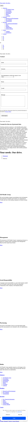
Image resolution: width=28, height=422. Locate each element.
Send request (4, 115)
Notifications (9, 27)
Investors (5, 22)
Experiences (8, 32)
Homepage (5, 156)
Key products (9, 19)
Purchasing (8, 13)
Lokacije (5, 385)
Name (2, 62)
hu (3, 37)
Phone (2, 81)
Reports (7, 26)
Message (3, 94)
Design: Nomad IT (4, 421)
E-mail (2, 88)
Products (5, 17)
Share (7, 25)
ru (3, 36)
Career (4, 30)
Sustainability (9, 12)
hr (3, 39)
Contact (4, 34)
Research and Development (12, 18)
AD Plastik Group (10, 9)
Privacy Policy (8, 111)
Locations (8, 15)
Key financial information (11, 23)
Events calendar (9, 28)
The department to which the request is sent (11, 75)
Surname (3, 69)
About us (5, 8)
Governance (8, 10)
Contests (8, 31)
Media (7, 14)
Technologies (9, 21)
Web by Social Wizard (14, 421)
